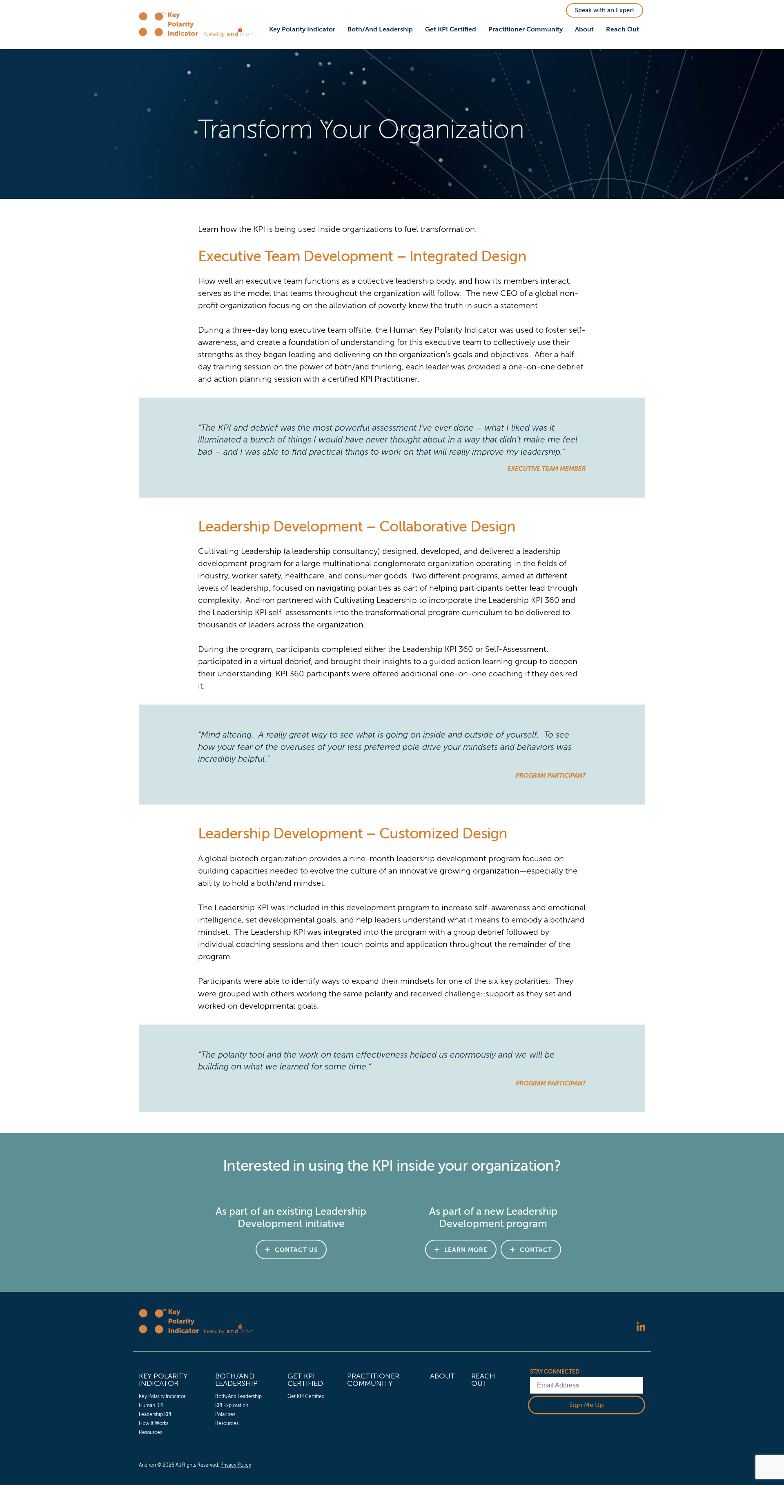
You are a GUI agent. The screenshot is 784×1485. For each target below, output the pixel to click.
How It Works (153, 1423)
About (584, 29)
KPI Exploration (231, 1405)
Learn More (466, 1249)
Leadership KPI (155, 1414)
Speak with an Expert (604, 10)
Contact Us (296, 1249)
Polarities (225, 1414)
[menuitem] (302, 29)
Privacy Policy (235, 1465)
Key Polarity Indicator (302, 29)
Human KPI (151, 1405)
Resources (150, 1432)
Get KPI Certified (450, 29)
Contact (536, 1249)
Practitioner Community (525, 29)
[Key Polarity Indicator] (171, 24)
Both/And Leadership (380, 29)
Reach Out (622, 29)
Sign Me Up (586, 1405)
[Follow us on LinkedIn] (641, 1327)
